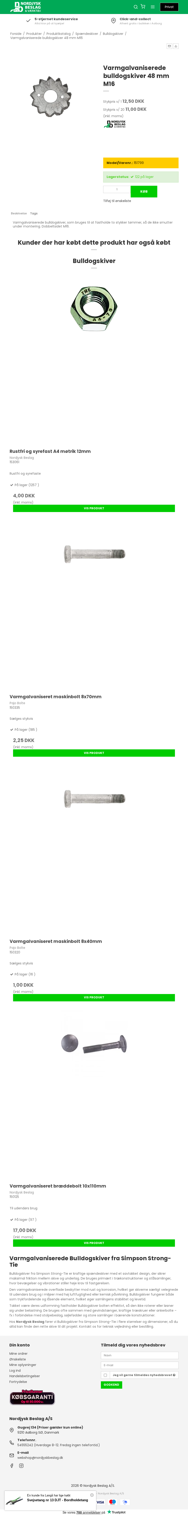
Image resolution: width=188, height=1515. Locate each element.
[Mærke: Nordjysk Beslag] (114, 131)
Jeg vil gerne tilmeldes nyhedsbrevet (143, 1375)
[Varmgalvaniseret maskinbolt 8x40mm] (94, 849)
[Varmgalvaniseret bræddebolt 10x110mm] (94, 1094)
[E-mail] (140, 1365)
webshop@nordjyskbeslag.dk (40, 1457)
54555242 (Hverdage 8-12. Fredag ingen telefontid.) (58, 1445)
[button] (169, 46)
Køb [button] (144, 191)
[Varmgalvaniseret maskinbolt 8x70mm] (94, 605)
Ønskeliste (17, 1359)
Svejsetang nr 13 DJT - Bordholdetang (57, 1500)
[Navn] (140, 1355)
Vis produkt (94, 508)
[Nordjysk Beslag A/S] (25, 7)
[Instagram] (21, 1467)
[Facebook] (11, 1467)
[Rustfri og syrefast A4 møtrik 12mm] (94, 359)
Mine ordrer (18, 1353)
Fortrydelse (18, 1381)
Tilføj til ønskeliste (117, 201)
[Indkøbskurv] (143, 7)
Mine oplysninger (22, 1365)
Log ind (15, 1370)
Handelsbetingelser (24, 1376)
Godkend (111, 1385)
